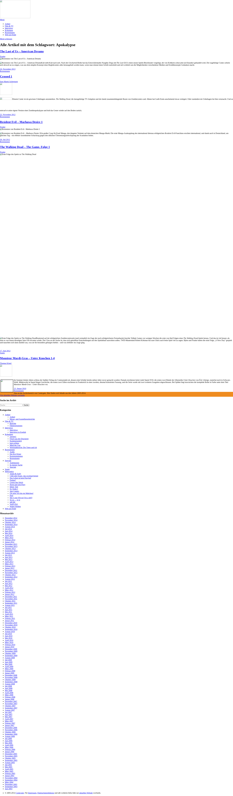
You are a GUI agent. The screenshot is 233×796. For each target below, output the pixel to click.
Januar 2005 (9, 776)
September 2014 (11, 525)
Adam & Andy (15, 474)
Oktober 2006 (10, 732)
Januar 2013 (9, 568)
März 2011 (9, 616)
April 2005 (9, 769)
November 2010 (11, 625)
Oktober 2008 (10, 680)
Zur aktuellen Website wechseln (12, 395)
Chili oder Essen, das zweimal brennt (24, 476)
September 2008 (11, 682)
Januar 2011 (9, 621)
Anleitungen (14, 463)
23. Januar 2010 (20, 389)
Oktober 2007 (10, 706)
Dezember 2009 (11, 649)
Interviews (9, 28)
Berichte (13, 423)
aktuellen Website (86, 793)
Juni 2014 (8, 531)
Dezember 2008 (11, 675)
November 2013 (11, 546)
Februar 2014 (10, 540)
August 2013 (10, 553)
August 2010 (10, 632)
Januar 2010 (9, 647)
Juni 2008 (8, 688)
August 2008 (10, 684)
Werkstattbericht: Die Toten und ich (23, 447)
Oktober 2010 (10, 627)
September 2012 (11, 577)
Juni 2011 (8, 610)
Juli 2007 (8, 712)
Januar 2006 (9, 752)
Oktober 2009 (10, 653)
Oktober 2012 (10, 575)
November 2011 (11, 599)
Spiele (2, 353)
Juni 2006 (8, 741)
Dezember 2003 (11, 784)
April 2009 (9, 666)
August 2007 (10, 710)
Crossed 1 (6, 76)
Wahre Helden (15, 506)
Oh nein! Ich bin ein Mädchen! (21, 493)
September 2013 (11, 551)
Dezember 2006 (11, 728)
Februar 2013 (10, 566)
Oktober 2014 (10, 522)
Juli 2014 (8, 529)
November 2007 (11, 704)
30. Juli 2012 (5, 140)
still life (12, 502)
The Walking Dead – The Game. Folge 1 (25, 146)
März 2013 (9, 564)
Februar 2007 (10, 723)
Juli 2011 (8, 607)
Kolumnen (9, 30)
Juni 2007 (8, 715)
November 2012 (11, 573)
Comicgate (20, 793)
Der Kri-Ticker (15, 454)
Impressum (32, 793)
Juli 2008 (8, 686)
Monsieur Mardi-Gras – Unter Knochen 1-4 (27, 358)
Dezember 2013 (11, 544)
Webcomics (9, 471)
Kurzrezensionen (16, 456)
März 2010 (9, 642)
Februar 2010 (10, 645)
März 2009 (9, 669)
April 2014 (9, 535)
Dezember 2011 (11, 597)
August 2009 (10, 658)
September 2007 (11, 708)
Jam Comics (14, 491)
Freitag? (13, 480)
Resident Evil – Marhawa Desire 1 (21, 122)
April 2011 (9, 614)
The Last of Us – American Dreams (22, 51)
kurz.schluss (14, 443)
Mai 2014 (8, 533)
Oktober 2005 (10, 758)
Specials (8, 461)
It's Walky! (14, 489)
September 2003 (11, 787)
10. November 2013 (7, 69)
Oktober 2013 (10, 549)
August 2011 (10, 605)
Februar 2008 (10, 697)
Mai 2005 (8, 767)
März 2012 (9, 590)
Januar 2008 (9, 699)
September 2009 (11, 656)
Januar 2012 (9, 594)
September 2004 (11, 780)
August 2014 (10, 527)
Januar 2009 (9, 673)
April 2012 (9, 588)
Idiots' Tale (14, 487)
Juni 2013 (8, 557)
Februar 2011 (10, 618)
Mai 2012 (8, 586)
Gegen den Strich (16, 482)
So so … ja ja (15, 500)
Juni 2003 (8, 789)
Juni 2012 (8, 583)
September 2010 (11, 629)
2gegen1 (13, 437)
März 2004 (9, 782)
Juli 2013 (8, 555)
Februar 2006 (10, 749)
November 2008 (11, 677)
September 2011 (11, 603)
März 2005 (9, 771)
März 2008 (9, 695)
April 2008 (9, 693)
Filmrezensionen (16, 426)
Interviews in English (18, 432)
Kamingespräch (16, 441)
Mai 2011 (8, 612)
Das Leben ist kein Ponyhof (20, 478)
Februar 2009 (10, 671)
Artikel (7, 24)
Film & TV (9, 26)
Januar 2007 (9, 725)
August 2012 (10, 579)
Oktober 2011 (10, 601)
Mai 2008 (8, 690)
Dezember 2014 (11, 518)
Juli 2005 (8, 765)
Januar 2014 (9, 542)
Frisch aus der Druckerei (19, 439)
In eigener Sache (16, 465)
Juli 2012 (8, 581)
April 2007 (9, 719)
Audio (12, 452)
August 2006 (10, 736)
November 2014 (11, 520)
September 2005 (11, 760)
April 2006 (9, 745)
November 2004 (11, 778)
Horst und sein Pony (17, 485)
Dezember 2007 (11, 701)
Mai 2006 (8, 743)
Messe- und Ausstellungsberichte (22, 419)
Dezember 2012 (11, 570)
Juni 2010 (8, 636)
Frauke (2, 56)
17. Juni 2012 (5, 351)
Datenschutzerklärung (45, 793)
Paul (11, 496)
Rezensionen (10, 33)
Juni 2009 (8, 662)
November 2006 (11, 730)
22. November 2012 (7, 115)
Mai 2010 (8, 638)
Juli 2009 (8, 660)
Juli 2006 (8, 739)
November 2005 (11, 756)
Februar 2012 (10, 592)
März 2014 (9, 538)
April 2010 (9, 640)
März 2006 (9, 747)
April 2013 (9, 562)
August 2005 (10, 763)
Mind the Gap (15, 445)
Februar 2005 (10, 773)
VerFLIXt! (14, 504)
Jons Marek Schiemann (9, 82)
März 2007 (9, 721)
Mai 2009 (8, 664)
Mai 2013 (8, 559)
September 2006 (11, 734)
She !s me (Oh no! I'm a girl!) (21, 498)
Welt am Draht (10, 35)
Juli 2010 (8, 634)
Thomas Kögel (5, 363)
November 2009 (11, 651)
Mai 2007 (8, 717)
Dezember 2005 (11, 754)
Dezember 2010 (11, 623)
